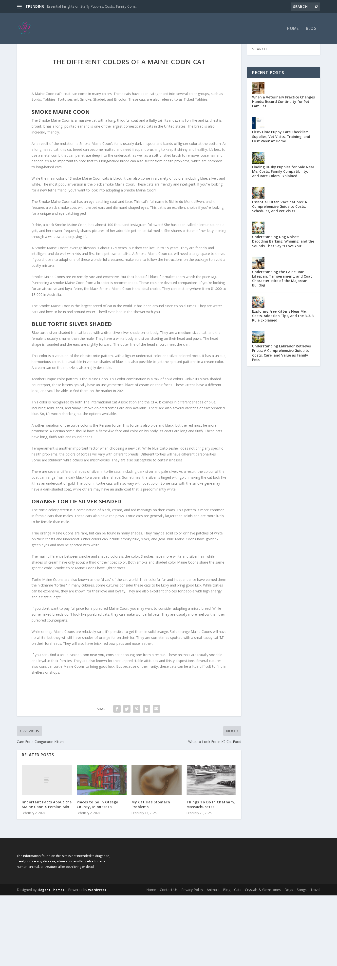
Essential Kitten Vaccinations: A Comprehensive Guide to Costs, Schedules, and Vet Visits (279, 206)
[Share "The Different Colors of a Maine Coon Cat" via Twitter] (127, 709)
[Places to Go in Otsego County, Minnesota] (102, 780)
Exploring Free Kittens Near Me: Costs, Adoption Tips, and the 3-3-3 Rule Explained (283, 315)
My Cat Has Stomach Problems (150, 804)
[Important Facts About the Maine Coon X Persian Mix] (47, 780)
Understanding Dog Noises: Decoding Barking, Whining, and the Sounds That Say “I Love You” (283, 241)
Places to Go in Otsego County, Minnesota (97, 804)
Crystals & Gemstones (263, 889)
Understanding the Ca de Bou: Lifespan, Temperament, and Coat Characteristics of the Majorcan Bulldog (282, 278)
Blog (311, 28)
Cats (237, 889)
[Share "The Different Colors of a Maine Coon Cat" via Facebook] (117, 709)
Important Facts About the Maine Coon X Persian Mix (47, 804)
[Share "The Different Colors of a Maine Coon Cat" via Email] (156, 709)
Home (293, 28)
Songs (302, 889)
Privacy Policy (192, 889)
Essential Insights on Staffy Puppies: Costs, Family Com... (92, 6)
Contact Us (169, 889)
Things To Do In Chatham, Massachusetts (211, 804)
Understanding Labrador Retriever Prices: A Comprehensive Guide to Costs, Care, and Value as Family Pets (281, 353)
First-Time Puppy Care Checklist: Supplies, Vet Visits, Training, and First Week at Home (281, 136)
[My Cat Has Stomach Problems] (156, 780)
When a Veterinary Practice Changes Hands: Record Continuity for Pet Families (283, 101)
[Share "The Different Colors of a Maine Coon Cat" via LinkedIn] (146, 709)
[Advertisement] (148, 930)
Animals (213, 889)
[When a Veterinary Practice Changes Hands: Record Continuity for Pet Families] (258, 88)
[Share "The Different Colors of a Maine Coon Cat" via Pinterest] (137, 709)
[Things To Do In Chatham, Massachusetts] (212, 780)
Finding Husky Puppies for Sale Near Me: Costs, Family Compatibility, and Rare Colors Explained (283, 171)
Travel (315, 889)
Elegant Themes (50, 890)
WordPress (97, 890)
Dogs (288, 889)
